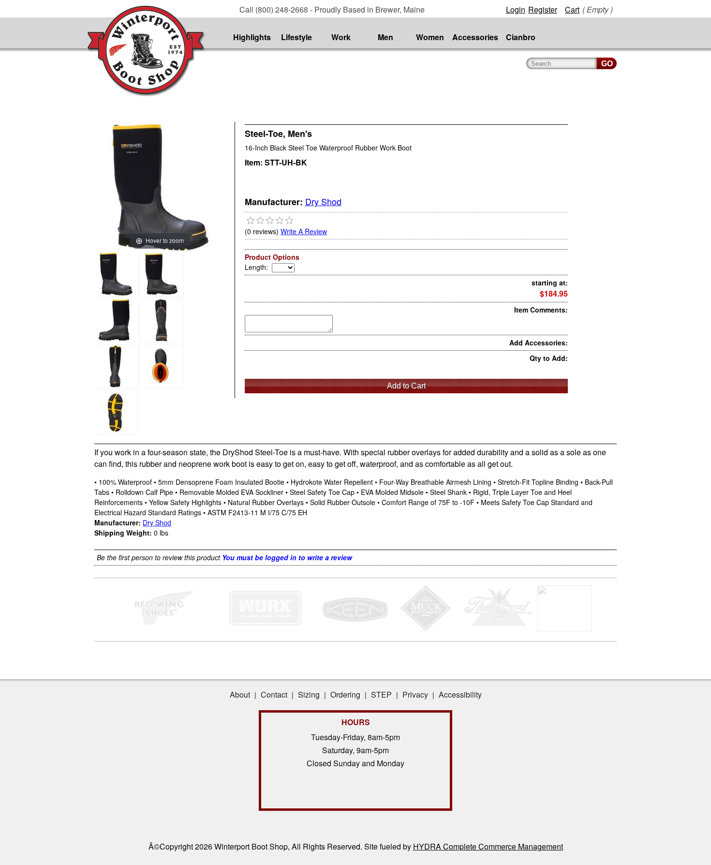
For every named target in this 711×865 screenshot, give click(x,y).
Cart (572, 9)
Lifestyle (296, 37)
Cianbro (520, 37)
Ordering (345, 694)
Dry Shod (323, 201)
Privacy (415, 694)
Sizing (309, 694)
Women (430, 37)
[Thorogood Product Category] (498, 628)
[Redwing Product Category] (165, 628)
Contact (274, 694)
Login (515, 9)
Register (542, 9)
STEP (381, 694)
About (240, 694)
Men (385, 37)
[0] (250, 220)
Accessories (475, 37)
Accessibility (460, 694)
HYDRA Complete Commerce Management (488, 846)
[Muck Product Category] (426, 628)
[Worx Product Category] (265, 628)
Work (341, 37)
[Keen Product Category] (354, 628)
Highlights (252, 37)
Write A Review (304, 231)
